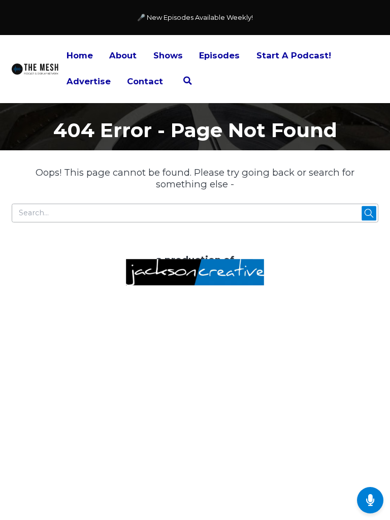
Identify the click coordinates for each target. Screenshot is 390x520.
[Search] (187, 82)
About (123, 55)
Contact (145, 81)
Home (80, 55)
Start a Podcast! (293, 55)
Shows (168, 55)
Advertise (89, 81)
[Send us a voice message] (370, 500)
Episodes (219, 55)
